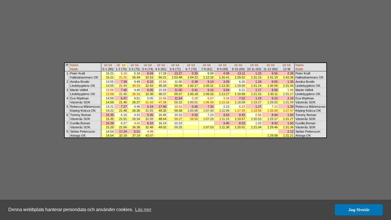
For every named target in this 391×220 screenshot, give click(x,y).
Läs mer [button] (143, 209)
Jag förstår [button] (359, 209)
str (106, 65)
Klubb (74, 69)
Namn (74, 65)
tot (110, 65)
